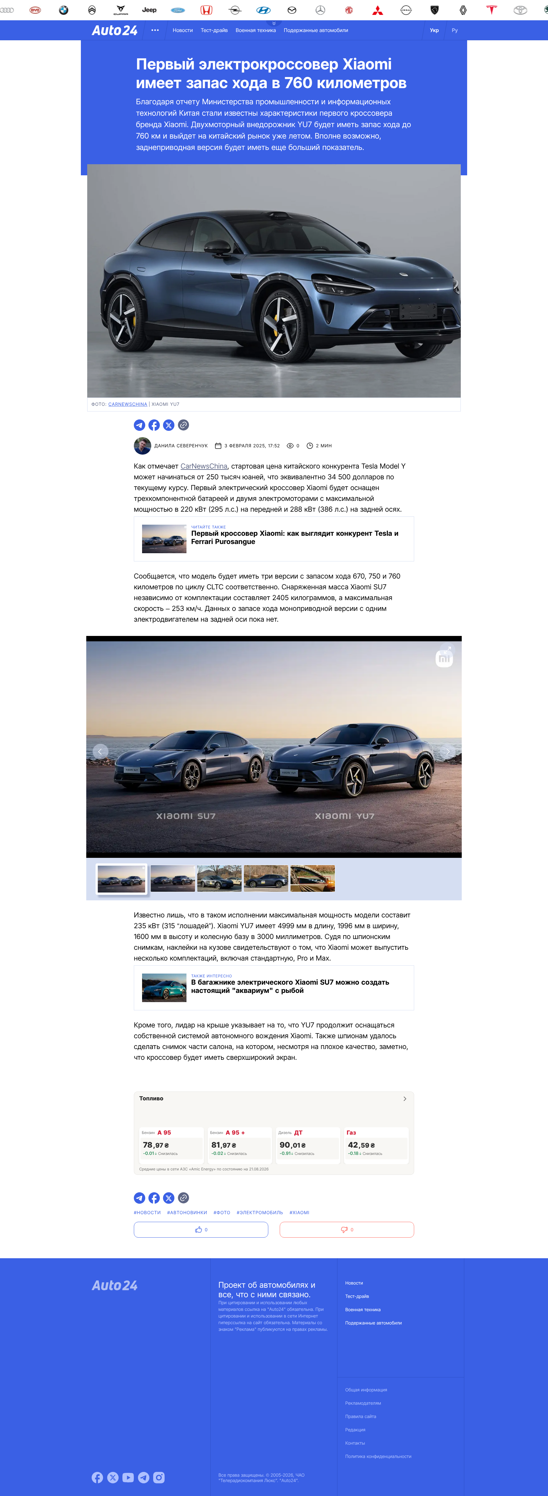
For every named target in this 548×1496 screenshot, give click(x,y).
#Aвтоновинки (187, 1212)
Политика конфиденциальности (378, 1456)
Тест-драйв (214, 30)
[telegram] (139, 425)
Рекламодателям (363, 1403)
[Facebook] (97, 1477)
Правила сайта (360, 1416)
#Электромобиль (260, 1212)
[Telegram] (143, 1477)
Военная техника (256, 30)
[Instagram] (159, 1477)
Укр (434, 30)
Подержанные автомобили (316, 30)
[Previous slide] (100, 752)
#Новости (147, 1212)
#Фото (222, 1212)
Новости (183, 30)
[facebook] (154, 425)
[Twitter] (113, 1477)
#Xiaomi (300, 1212)
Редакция (355, 1430)
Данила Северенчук (181, 446)
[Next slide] (447, 752)
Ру (455, 30)
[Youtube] (128, 1477)
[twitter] (168, 425)
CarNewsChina (204, 466)
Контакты (355, 1443)
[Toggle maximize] (447, 650)
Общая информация (366, 1390)
